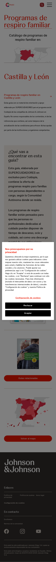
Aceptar (28, 313)
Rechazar (28, 305)
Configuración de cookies (28, 298)
